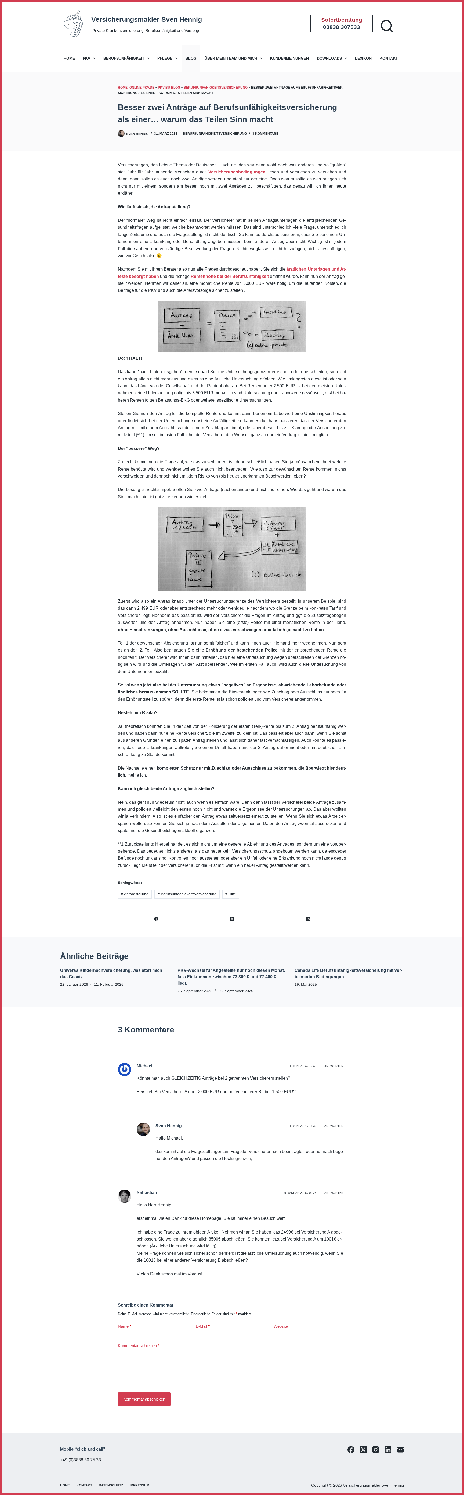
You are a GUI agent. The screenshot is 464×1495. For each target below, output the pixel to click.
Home (69, 58)
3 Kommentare (265, 134)
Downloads (329, 58)
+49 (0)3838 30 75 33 (80, 1460)
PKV (86, 58)
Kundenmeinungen (289, 58)
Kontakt (389, 58)
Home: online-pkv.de (136, 87)
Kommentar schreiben (139, 1345)
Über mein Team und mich (231, 58)
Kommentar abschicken (144, 1399)
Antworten (333, 1066)
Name (124, 1326)
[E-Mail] (400, 1449)
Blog (191, 58)
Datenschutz (111, 1485)
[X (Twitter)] (232, 919)
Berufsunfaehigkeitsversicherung (187, 894)
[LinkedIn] (308, 919)
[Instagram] (375, 1449)
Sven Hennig (168, 1125)
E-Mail (203, 1326)
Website (281, 1326)
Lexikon (363, 58)
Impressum (139, 1485)
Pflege (164, 58)
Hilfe (230, 894)
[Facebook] (156, 919)
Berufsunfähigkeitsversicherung (216, 87)
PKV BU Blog (169, 87)
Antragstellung (134, 894)
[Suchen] (387, 26)
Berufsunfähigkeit (123, 58)
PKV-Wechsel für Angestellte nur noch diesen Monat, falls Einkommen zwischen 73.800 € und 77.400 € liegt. (231, 976)
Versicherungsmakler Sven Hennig (146, 19)
